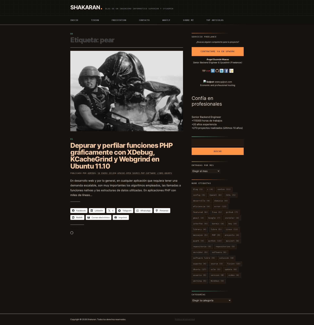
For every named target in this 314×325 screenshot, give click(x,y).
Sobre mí (188, 20)
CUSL (231, 195)
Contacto (144, 20)
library (200, 229)
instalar (232, 218)
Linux (232, 229)
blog (198, 189)
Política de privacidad (185, 319)
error (220, 206)
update (231, 269)
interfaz (200, 224)
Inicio (74, 20)
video (233, 275)
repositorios (225, 247)
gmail (198, 218)
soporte (200, 264)
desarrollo (201, 201)
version (217, 275)
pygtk (198, 241)
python (215, 241)
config (199, 195)
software (219, 252)
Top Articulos (215, 20)
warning (200, 281)
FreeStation (119, 20)
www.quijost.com (223, 82)
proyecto (232, 235)
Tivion (95, 20)
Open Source (133, 173)
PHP (143, 173)
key (232, 224)
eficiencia (201, 206)
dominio (221, 201)
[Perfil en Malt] (208, 70)
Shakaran (85, 7)
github (232, 212)
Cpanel (216, 195)
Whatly (166, 20)
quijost (232, 241)
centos (224, 189)
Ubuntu (168, 173)
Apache (121, 173)
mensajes (200, 235)
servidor (200, 252)
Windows (217, 281)
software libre (154, 173)
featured (200, 212)
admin (91, 173)
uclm (216, 269)
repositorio (202, 247)
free (217, 212)
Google (214, 218)
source (217, 264)
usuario (200, 275)
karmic (218, 224)
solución (226, 258)
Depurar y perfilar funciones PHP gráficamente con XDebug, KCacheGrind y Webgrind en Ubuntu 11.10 (121, 155)
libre (216, 229)
